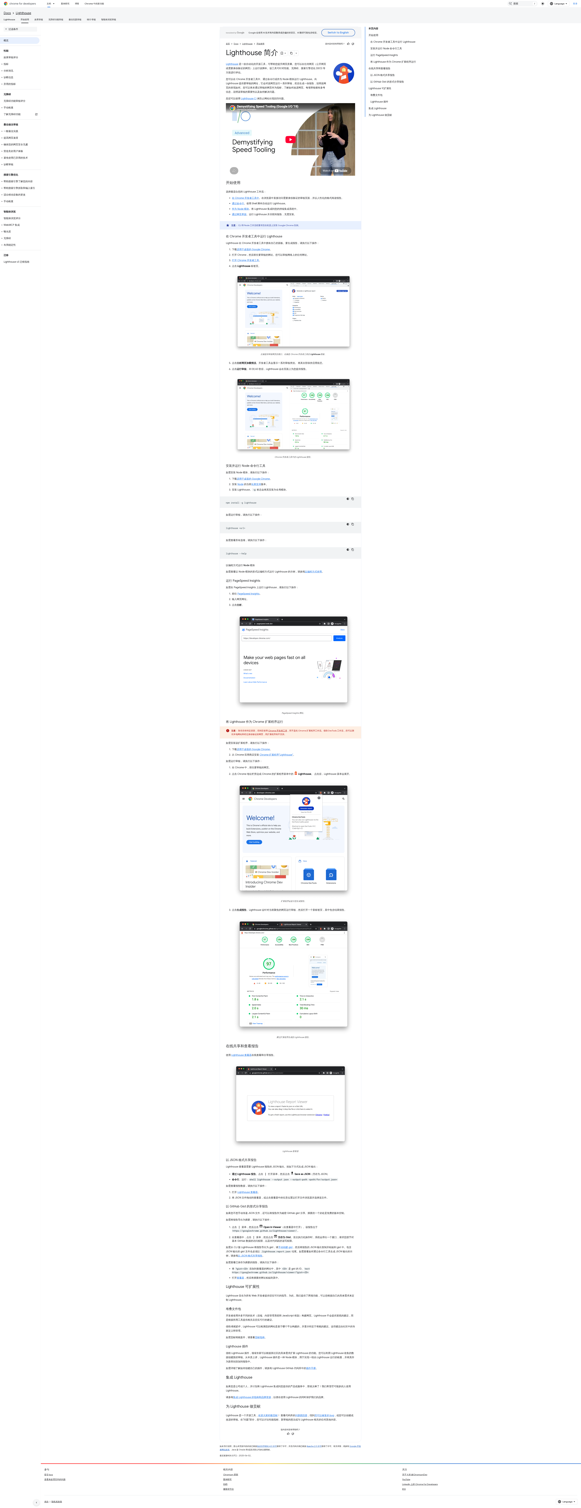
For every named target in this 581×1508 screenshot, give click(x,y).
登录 (575, 3)
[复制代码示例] (352, 498)
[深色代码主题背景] (347, 498)
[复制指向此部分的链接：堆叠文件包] (244, 1309)
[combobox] (522, 3)
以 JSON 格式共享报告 (250, 1255)
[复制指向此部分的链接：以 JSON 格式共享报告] (260, 1160)
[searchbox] (20, 29)
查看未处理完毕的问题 (55, 1479)
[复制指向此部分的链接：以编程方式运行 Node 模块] (258, 565)
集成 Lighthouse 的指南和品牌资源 (252, 1397)
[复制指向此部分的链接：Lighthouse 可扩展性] (263, 1287)
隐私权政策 (56, 1501)
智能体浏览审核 (108, 19)
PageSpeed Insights (248, 593)
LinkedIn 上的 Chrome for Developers (420, 1484)
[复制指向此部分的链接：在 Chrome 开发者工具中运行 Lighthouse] (285, 236)
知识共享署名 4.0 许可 (267, 1446)
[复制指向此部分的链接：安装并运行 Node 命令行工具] (268, 466)
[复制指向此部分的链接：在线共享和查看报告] (262, 1046)
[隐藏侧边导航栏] (36, 1503)
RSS (404, 1489)
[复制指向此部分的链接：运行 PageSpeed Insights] (263, 581)
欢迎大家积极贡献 (268, 1415)
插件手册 (311, 1368)
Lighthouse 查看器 (241, 1055)
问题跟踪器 (301, 1415)
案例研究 (65, 3)
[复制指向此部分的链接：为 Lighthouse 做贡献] (264, 1407)
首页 (228, 43)
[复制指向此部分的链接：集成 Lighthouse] (255, 1377)
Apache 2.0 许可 (314, 1446)
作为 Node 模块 (240, 208)
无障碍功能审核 (55, 19)
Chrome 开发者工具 (277, 730)
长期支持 (256, 484)
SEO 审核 (91, 19)
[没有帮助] (353, 44)
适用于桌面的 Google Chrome (253, 249)
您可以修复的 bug (324, 1415)
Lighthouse (23, 13)
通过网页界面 (239, 214)
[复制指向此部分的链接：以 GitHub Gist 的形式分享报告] (271, 1206)
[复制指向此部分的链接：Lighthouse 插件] (251, 1346)
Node (240, 484)
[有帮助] (348, 44)
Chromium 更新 (230, 1474)
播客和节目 (228, 1489)
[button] (19, 64)
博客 (77, 3)
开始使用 (25, 19)
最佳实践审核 (75, 19)
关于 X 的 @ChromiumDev (414, 1474)
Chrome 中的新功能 (94, 3)
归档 (225, 1484)
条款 (46, 1501)
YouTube (406, 1479)
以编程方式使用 (313, 571)
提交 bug (48, 1474)
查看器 (240, 1277)
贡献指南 (260, 1337)
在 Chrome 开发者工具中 (245, 198)
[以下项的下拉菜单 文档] (54, 3)
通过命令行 (238, 203)
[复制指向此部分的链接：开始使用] (243, 183)
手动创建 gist (285, 1247)
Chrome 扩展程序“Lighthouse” (276, 754)
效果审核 (38, 19)
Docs (7, 13)
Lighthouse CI (248, 98)
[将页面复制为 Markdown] (291, 53)
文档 (49, 3)
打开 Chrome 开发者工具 (245, 260)
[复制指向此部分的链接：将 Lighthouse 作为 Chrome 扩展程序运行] (286, 722)
